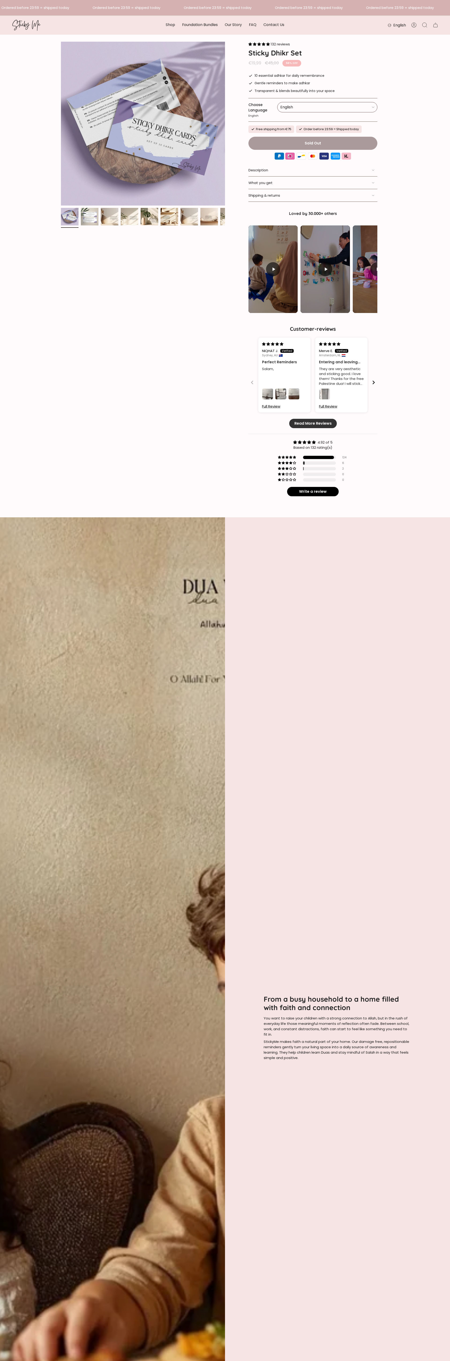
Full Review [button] (271, 406)
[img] (272, 344)
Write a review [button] (313, 491)
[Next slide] (373, 382)
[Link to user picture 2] (280, 394)
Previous (61, 123)
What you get (260, 182)
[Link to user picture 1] (267, 394)
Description (258, 170)
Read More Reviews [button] (313, 423)
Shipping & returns (264, 195)
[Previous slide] (252, 382)
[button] (170, 25)
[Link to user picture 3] (294, 394)
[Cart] (435, 25)
